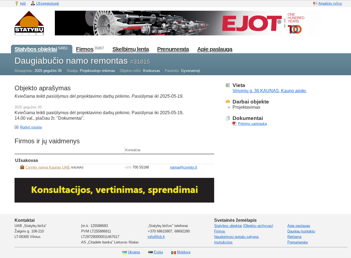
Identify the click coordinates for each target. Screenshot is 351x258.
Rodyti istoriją (31, 127)
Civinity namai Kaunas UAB (48, 167)
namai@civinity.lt (183, 167)
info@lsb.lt (156, 237)
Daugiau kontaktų (301, 231)
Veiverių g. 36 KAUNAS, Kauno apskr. (270, 90)
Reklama (294, 237)
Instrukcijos (223, 242)
